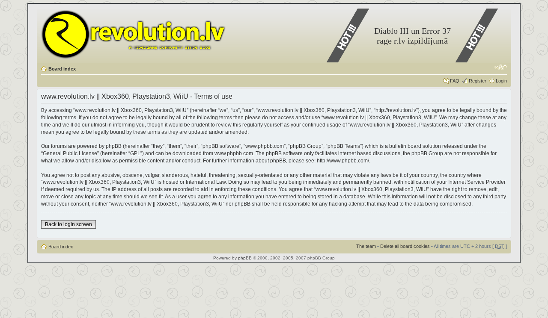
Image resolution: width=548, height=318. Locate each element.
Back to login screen (68, 224)
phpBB (245, 258)
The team (366, 246)
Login (501, 80)
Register (477, 80)
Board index (62, 68)
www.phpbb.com (233, 153)
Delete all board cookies (405, 246)
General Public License (70, 153)
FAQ (454, 80)
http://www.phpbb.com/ (343, 161)
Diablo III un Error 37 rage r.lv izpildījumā (412, 35)
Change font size (500, 67)
